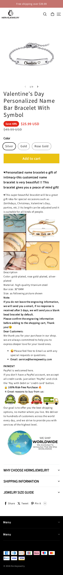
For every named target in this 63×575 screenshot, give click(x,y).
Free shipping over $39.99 (31, 3)
